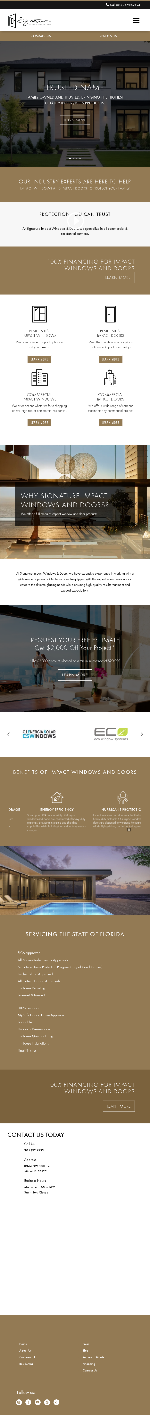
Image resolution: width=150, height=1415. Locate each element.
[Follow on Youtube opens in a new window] (38, 1402)
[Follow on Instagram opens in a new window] (19, 1402)
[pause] (129, 829)
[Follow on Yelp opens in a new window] (56, 1402)
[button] (8, 734)
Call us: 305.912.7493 (125, 5)
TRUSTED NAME (75, 87)
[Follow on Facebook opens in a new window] (28, 1402)
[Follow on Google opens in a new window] (47, 1402)
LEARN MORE (75, 120)
